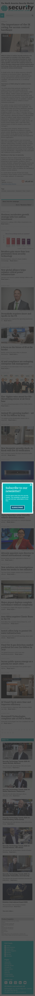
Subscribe (17, 507)
